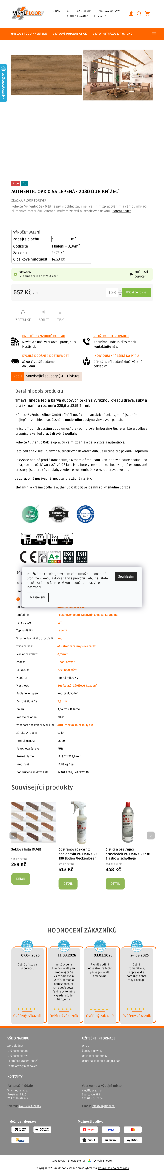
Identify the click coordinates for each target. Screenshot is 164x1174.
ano (59, 638)
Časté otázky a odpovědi (22, 1066)
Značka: (29, 201)
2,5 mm (62, 701)
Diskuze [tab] (73, 376)
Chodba (99, 615)
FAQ (68, 11)
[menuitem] (28, 34)
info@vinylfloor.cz (103, 1106)
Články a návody (77, 16)
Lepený (62, 630)
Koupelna (111, 615)
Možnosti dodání (17, 1051)
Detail (20, 879)
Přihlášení (133, 13)
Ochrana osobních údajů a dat (101, 1061)
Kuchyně (87, 615)
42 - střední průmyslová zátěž (76, 646)
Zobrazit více (122, 211)
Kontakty (100, 16)
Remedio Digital (75, 1160)
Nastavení (37, 597)
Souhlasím (126, 577)
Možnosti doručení (141, 274)
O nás (56, 11)
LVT (59, 622)
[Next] (151, 836)
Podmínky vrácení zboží (22, 1061)
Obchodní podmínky (94, 1056)
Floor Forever (66, 662)
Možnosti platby (17, 1056)
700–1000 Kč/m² (67, 670)
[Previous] (13, 836)
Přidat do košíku (136, 292)
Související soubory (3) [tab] (44, 376)
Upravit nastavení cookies (113, 1168)
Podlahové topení (68, 615)
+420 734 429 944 (30, 1106)
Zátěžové (79, 685)
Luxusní (91, 685)
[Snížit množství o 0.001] (120, 295)
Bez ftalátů (64, 685)
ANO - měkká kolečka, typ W (75, 725)
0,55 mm (62, 654)
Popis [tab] (17, 376)
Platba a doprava (109, 11)
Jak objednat (84, 11)
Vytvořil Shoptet (103, 1160)
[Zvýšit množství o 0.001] (120, 290)
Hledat (141, 13)
